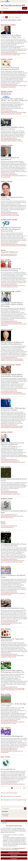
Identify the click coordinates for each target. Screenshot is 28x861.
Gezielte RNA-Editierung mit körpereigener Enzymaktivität (10, 68)
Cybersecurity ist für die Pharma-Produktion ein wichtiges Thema (11, 36)
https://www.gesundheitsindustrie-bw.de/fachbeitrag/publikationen (9, 254)
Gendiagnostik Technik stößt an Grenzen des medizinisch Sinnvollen (13, 545)
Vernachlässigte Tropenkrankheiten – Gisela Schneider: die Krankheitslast (12, 375)
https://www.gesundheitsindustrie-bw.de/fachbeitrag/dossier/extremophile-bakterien (13, 783)
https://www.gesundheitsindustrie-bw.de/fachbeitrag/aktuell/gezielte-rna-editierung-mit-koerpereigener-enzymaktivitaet (14, 86)
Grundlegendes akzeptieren (14, 852)
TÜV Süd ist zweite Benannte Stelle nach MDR (13, 512)
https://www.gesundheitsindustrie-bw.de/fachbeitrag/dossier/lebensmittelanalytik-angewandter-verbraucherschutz (12, 655)
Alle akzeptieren (14, 855)
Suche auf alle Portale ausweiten (9, 793)
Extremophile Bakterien (8, 769)
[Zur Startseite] (13, 5)
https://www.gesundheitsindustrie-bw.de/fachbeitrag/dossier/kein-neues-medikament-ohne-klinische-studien (13, 593)
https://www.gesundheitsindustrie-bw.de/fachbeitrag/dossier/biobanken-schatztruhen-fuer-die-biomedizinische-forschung (13, 285)
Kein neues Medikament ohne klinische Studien (13, 576)
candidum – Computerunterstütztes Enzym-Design (12, 198)
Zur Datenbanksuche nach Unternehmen (11, 796)
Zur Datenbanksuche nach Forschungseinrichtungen (14, 799)
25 (7, 17)
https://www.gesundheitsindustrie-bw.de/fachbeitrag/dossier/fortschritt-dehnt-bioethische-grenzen (11, 623)
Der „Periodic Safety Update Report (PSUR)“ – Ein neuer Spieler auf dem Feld (14, 100)
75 (13, 17)
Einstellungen (14, 858)
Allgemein (3, 820)
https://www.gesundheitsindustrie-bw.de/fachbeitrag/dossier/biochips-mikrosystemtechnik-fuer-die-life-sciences (10, 493)
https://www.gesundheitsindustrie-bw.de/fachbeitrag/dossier (9, 526)
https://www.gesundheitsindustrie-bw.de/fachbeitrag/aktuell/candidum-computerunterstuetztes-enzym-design (10, 214)
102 (24, 788)
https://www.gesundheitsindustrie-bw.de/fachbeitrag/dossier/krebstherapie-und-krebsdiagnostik (12, 751)
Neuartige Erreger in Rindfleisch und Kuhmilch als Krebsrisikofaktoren (12, 343)
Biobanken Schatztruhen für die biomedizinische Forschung (11, 270)
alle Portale (5, 815)
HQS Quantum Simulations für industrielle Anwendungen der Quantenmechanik (11, 229)
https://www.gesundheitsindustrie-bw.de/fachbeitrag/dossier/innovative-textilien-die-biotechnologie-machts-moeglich (13, 722)
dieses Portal (5, 814)
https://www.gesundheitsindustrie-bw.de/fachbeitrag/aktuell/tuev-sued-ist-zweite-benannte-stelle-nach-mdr (12, 516)
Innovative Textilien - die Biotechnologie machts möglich (13, 705)
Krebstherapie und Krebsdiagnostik (12, 736)
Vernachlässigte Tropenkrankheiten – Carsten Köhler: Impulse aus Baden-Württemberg (12, 304)
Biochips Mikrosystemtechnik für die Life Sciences (14, 480)
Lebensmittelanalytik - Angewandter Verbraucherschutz (12, 640)
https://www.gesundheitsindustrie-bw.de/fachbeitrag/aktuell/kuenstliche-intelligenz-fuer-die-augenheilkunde (14, 176)
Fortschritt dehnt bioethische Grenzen (13, 608)
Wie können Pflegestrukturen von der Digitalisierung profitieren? (12, 444)
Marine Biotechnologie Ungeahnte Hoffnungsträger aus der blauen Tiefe (12, 671)
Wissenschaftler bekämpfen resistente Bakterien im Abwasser (12, 128)
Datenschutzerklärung (19, 848)
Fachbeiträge (4, 822)
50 (10, 17)
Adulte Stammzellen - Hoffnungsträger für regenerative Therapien (13, 409)
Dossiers (3, 524)
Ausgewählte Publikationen (9, 252)
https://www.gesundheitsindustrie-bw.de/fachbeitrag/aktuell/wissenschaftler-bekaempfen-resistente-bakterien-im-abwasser (12, 139)
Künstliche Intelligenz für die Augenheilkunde (10, 158)
